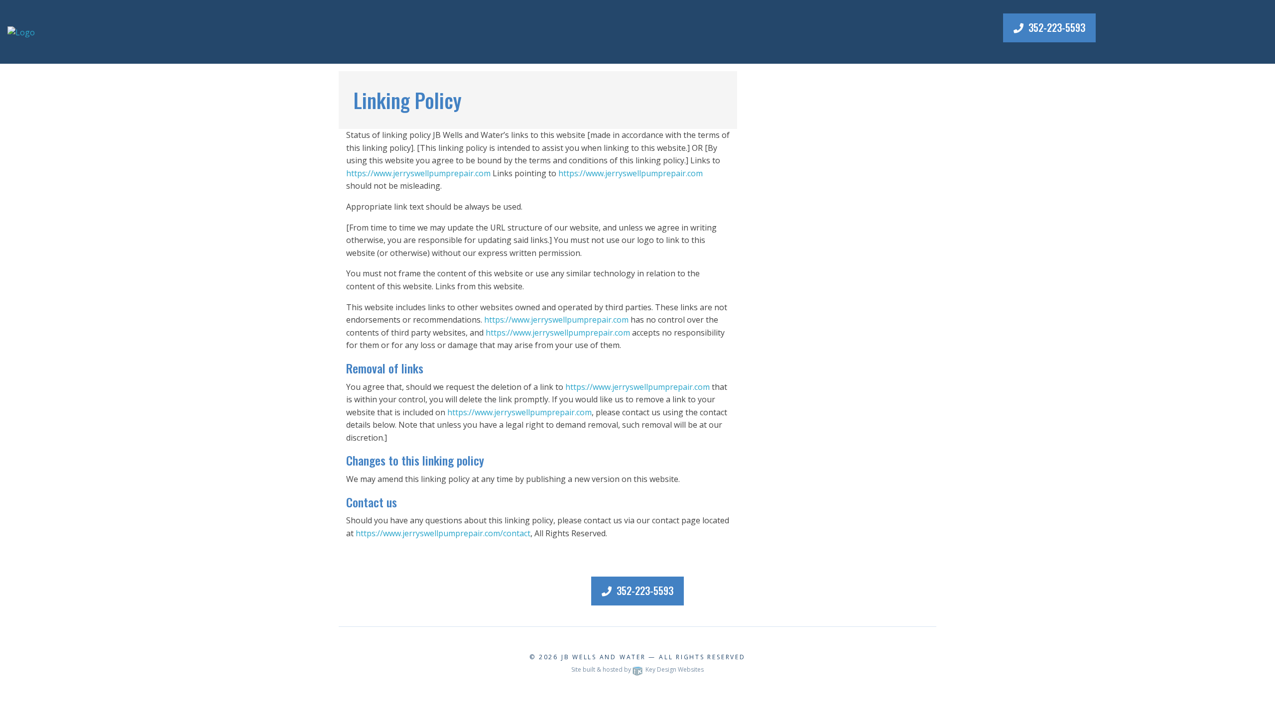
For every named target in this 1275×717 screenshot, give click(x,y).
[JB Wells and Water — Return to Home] (21, 31)
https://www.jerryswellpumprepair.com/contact (443, 533)
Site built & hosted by (637, 669)
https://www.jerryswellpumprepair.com (418, 173)
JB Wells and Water (603, 657)
